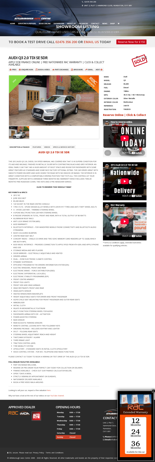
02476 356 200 (90, 2)
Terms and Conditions (54, 452)
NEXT (98, 70)
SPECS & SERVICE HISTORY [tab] (64, 147)
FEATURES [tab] (37, 147)
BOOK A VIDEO (44, 70)
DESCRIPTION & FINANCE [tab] (20, 147)
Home (12, 23)
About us (71, 23)
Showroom (59, 23)
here (48, 390)
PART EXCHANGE (62, 70)
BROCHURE (78, 70)
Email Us (91, 42)
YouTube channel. (57, 395)
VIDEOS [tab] (47, 147)
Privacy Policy (38, 452)
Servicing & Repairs (27, 23)
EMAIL (90, 70)
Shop (112, 23)
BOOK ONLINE (45, 23)
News (104, 23)
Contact (95, 23)
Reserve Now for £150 (131, 42)
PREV (14, 70)
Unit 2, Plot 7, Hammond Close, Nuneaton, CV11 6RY (108, 5)
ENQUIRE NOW (27, 70)
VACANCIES (83, 23)
